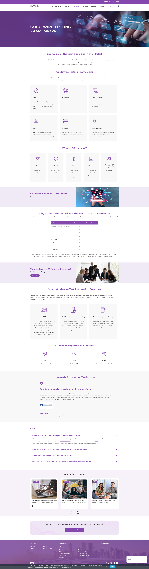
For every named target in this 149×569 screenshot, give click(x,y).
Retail (102, 540)
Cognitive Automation (64, 542)
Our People (46, 538)
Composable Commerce (84, 540)
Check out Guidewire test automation (41, 200)
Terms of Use (67, 551)
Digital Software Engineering (66, 534)
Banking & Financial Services (108, 536)
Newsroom (33, 538)
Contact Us (106, 1)
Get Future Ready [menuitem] (56, 6)
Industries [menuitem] (76, 6)
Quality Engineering (64, 536)
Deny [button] (107, 566)
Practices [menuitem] (67, 6)
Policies (45, 540)
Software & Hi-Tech (106, 534)
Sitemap (86, 551)
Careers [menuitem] (110, 6)
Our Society (33, 540)
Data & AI (61, 538)
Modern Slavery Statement (54, 551)
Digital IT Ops (62, 544)
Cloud (79, 534)
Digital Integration (83, 538)
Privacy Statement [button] (65, 567)
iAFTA (96, 429)
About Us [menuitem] (101, 6)
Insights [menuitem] (93, 6)
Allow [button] (112, 566)
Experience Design (83, 542)
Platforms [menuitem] (85, 6)
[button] (31, 388)
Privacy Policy (77, 551)
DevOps (80, 536)
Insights (45, 534)
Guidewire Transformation (52, 10)
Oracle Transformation (84, 544)
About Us (32, 534)
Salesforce (61, 546)
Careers (32, 536)
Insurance (40, 10)
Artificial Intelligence (64, 540)
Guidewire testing (65, 429)
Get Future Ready (47, 536)
